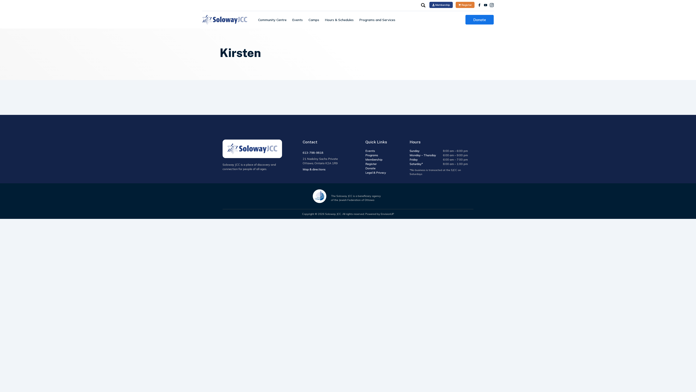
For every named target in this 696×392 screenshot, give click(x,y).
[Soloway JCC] (224, 20)
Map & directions (314, 169)
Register (466, 5)
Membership (442, 5)
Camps (313, 20)
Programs (371, 155)
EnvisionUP (387, 214)
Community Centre (272, 20)
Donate (479, 19)
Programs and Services (377, 20)
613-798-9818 (313, 152)
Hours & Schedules (339, 20)
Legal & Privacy (375, 172)
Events (297, 20)
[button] (423, 5)
